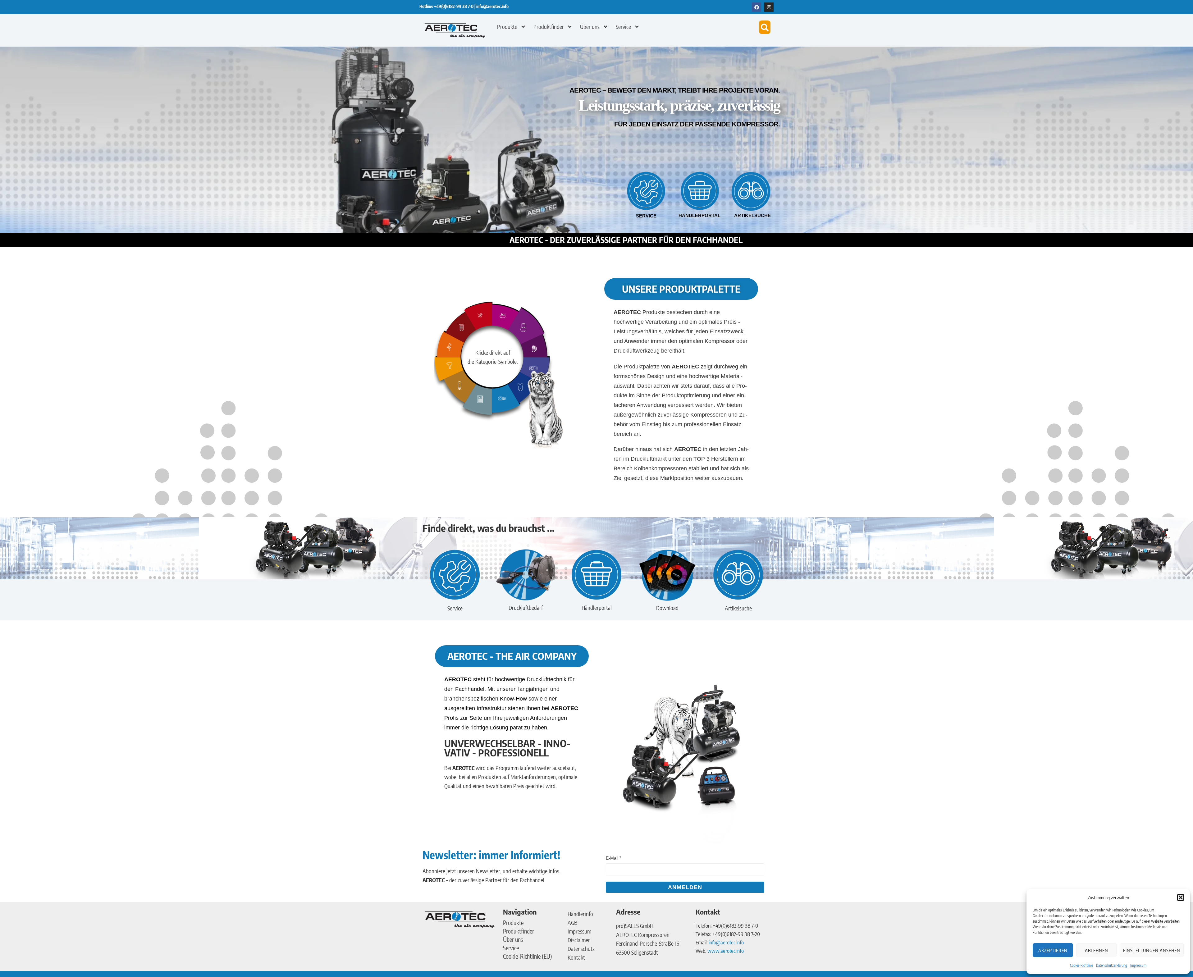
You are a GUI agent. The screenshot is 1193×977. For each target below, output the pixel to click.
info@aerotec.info (492, 6)
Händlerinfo (580, 913)
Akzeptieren (1052, 950)
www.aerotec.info (725, 950)
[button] (1180, 897)
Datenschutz (581, 948)
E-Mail (612, 858)
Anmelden (685, 887)
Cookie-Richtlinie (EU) (527, 956)
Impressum (1138, 965)
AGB (572, 922)
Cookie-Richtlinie (1081, 965)
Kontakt (576, 957)
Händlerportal (699, 215)
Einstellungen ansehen (1151, 950)
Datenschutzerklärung (1111, 965)
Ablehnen (1096, 950)
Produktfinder (548, 26)
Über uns (590, 26)
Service (623, 26)
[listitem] (505, 317)
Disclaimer (579, 939)
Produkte (507, 26)
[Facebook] (756, 7)
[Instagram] (769, 7)
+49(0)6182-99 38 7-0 (454, 6)
